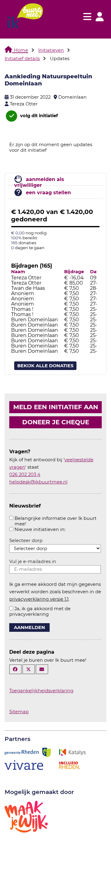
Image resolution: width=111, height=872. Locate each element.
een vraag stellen (48, 192)
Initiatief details (22, 58)
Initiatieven (51, 50)
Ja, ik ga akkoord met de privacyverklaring (40, 611)
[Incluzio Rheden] (69, 764)
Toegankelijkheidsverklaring (41, 690)
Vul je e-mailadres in (32, 561)
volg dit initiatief (38, 115)
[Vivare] (24, 764)
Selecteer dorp (26, 540)
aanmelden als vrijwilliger (39, 182)
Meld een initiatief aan (55, 407)
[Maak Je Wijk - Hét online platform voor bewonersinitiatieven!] (26, 816)
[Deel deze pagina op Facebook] (15, 669)
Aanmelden (29, 627)
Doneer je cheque (55, 422)
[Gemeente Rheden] (28, 752)
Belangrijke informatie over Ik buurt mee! (55, 521)
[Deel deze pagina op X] (29, 669)
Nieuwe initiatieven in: (39, 529)
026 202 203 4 (24, 474)
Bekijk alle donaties (45, 365)
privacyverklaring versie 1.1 (38, 599)
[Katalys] (72, 752)
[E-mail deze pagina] (42, 669)
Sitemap (19, 711)
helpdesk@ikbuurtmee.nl (38, 482)
